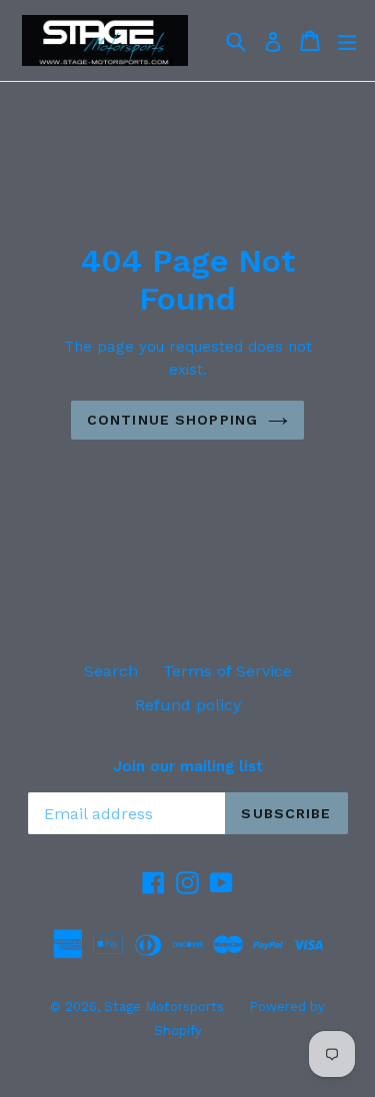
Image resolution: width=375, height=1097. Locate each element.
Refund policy (188, 704)
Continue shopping (172, 420)
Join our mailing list (188, 766)
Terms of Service (227, 670)
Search (111, 670)
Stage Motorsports (164, 1006)
